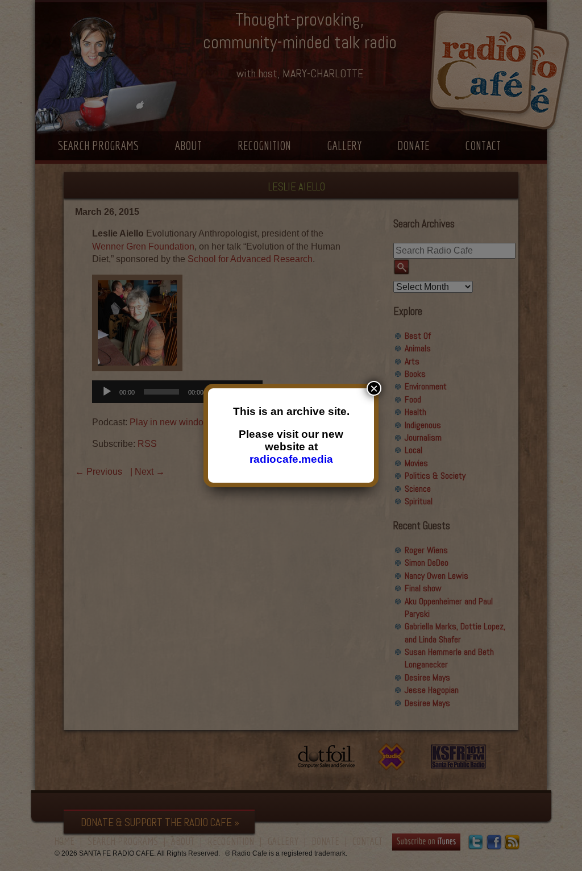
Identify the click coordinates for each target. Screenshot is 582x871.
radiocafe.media (291, 459)
